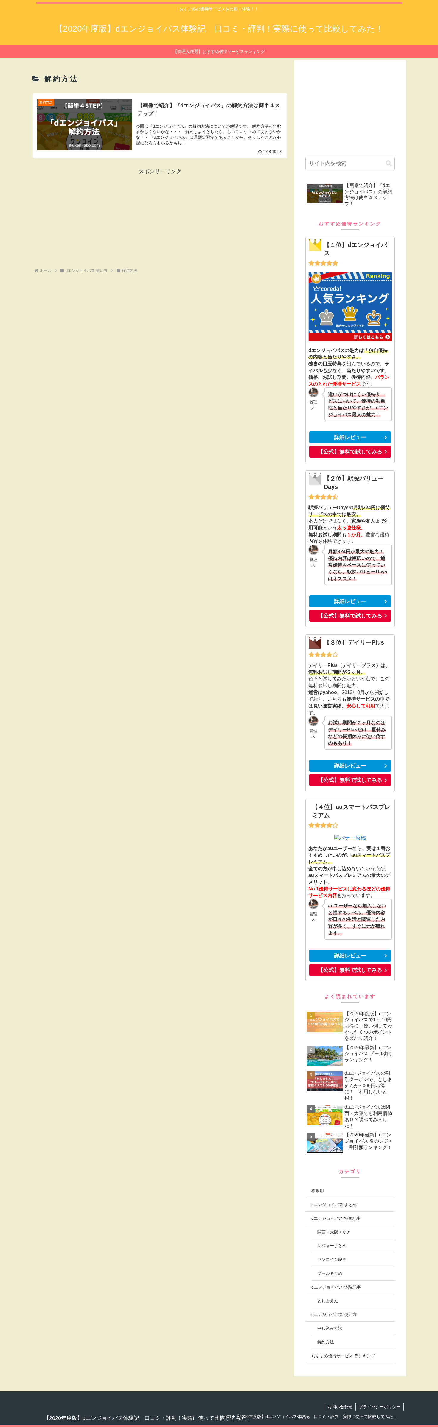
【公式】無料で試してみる (350, 452)
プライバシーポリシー (379, 1406)
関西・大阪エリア (334, 1232)
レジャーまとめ (332, 1245)
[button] (388, 163)
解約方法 (325, 1341)
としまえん (327, 1300)
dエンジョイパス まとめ (334, 1204)
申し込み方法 (329, 1328)
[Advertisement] (160, 218)
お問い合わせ (339, 1406)
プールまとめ (329, 1273)
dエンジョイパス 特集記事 (336, 1218)
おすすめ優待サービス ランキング (343, 1355)
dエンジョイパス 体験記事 (336, 1287)
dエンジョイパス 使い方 (334, 1314)
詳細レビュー (350, 437)
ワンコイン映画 (332, 1259)
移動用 (317, 1190)
